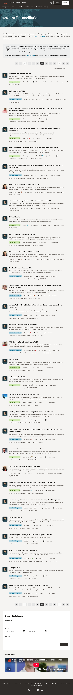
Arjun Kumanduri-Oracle (25, 279)
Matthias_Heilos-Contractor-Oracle (28, 353)
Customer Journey (42, 7)
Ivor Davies (27, 439)
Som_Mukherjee (29, 296)
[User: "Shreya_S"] (4, 326)
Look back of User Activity (17, 377)
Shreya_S (27, 333)
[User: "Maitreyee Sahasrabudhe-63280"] (4, 149)
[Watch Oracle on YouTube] (42, 690)
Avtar (24, 225)
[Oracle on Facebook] (29, 690)
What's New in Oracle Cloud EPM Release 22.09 (24, 466)
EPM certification (14, 217)
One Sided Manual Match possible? (20, 268)
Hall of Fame (29, 7)
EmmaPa (25, 82)
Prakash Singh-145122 (30, 175)
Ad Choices (34, 685)
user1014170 (21, 528)
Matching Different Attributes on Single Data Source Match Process (31, 412)
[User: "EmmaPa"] (4, 75)
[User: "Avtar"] (4, 218)
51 (29, 63)
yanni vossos (27, 457)
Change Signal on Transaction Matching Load (24, 394)
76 (63, 63)
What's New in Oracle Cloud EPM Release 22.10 (24, 252)
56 (50, 63)
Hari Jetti (20, 579)
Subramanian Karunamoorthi (26, 178)
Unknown (20, 460)
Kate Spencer (28, 276)
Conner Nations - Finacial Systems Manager (30, 561)
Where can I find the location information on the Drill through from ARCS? (33, 148)
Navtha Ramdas (22, 423)
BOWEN (26, 525)
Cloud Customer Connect (18, 3)
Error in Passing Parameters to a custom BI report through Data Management (34, 500)
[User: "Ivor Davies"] (4, 431)
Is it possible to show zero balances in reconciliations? (26, 449)
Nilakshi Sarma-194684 (31, 508)
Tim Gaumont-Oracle (24, 121)
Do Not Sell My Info (40, 683)
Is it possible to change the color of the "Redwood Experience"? (30, 201)
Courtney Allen (27, 119)
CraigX (26, 99)
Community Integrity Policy (52, 683)
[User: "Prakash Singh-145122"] (4, 166)
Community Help (18, 683)
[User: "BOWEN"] (4, 519)
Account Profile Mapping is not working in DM (24, 550)
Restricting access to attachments (20, 74)
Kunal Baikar (21, 511)
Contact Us (26, 683)
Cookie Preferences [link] (65, 683)
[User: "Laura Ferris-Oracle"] (4, 186)
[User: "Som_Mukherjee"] (4, 287)
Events (20, 7)
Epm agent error (14, 568)
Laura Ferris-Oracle (14, 192)
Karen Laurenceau (23, 159)
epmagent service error (16, 517)
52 (33, 63)
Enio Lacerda (27, 402)
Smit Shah (21, 318)
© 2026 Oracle (6, 683)
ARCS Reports (13, 359)
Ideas (13, 7)
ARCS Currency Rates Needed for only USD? (23, 342)
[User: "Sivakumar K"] (4, 552)
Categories (5, 7)
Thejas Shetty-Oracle (24, 245)
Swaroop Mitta (27, 385)
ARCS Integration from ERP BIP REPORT (22, 234)
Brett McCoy (12, 208)
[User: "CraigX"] (4, 92)
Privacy (32, 683)
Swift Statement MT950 (17, 91)
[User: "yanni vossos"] (4, 450)
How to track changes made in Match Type (23, 324)
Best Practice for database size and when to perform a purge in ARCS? (32, 482)
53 (37, 63)
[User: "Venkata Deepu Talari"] (4, 236)
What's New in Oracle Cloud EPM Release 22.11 (24, 185)
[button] (62, 68)
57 (55, 63)
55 (46, 63)
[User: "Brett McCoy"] (4, 202)
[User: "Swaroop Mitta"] (4, 378)
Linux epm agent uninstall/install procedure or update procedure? (31, 535)
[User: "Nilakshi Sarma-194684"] (4, 501)
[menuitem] (57, 3)
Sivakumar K (28, 558)
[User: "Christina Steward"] (4, 343)
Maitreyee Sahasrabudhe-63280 (32, 156)
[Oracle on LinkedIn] (37, 690)
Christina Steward (29, 350)
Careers (40, 685)
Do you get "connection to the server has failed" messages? (29, 585)
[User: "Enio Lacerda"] (4, 396)
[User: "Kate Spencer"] (4, 269)
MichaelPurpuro (22, 298)
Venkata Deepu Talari (29, 242)
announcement (31, 55)
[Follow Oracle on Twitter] (33, 690)
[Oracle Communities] (51, 3)
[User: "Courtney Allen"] (4, 110)
